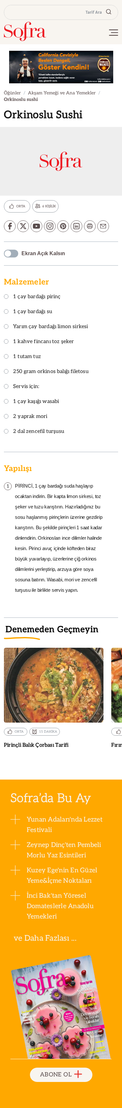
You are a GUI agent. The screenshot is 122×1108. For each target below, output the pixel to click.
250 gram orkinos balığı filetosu (50, 372)
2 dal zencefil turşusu (38, 432)
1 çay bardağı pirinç (37, 297)
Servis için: (26, 387)
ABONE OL (56, 1074)
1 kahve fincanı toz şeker (43, 342)
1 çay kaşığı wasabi (36, 402)
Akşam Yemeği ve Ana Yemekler (62, 93)
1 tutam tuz (27, 357)
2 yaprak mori (30, 417)
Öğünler (12, 93)
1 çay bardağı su (32, 312)
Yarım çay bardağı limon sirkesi (50, 327)
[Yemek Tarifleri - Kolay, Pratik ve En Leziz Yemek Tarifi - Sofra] (25, 31)
